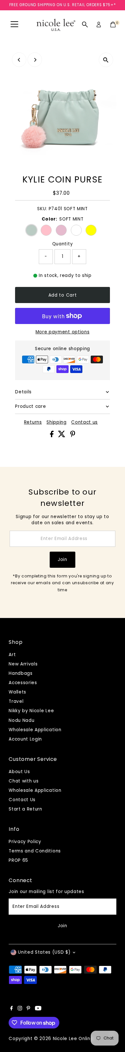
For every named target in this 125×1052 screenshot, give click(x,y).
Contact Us (22, 800)
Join (62, 559)
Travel (16, 701)
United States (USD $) (44, 952)
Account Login (25, 739)
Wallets (17, 692)
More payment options (63, 332)
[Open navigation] (14, 24)
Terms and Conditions (35, 851)
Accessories (23, 683)
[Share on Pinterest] (72, 436)
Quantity (62, 244)
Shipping (56, 422)
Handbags (20, 673)
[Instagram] (20, 1009)
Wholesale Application (35, 730)
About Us (19, 772)
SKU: (42, 209)
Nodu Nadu (21, 720)
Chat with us (23, 781)
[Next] (35, 60)
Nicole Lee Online (73, 1039)
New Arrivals (23, 664)
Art (12, 655)
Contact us (84, 422)
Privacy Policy (25, 842)
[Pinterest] (28, 1009)
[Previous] (19, 60)
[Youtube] (38, 1009)
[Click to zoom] (106, 60)
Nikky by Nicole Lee (31, 711)
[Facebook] (11, 1009)
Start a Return (25, 809)
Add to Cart (62, 295)
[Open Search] (85, 24)
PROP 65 (18, 860)
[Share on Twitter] (62, 436)
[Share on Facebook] (52, 436)
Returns (33, 422)
